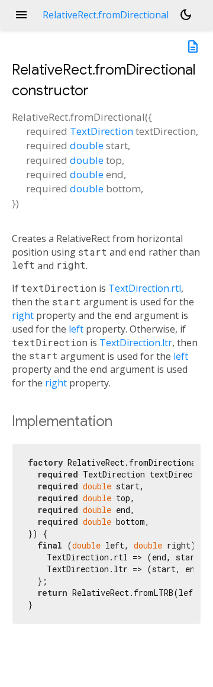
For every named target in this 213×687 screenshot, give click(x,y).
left (76, 329)
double (87, 145)
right (23, 315)
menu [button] (21, 15)
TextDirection (101, 131)
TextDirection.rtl (144, 288)
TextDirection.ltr (135, 342)
